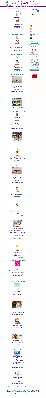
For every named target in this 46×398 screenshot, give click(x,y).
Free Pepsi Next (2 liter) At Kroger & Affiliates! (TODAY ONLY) (17, 149)
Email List (20, 91)
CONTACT (37, 6)
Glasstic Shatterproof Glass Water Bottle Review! (36, 31)
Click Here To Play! (17, 239)
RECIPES (33, 6)
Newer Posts (8, 386)
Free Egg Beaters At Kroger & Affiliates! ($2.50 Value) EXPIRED (17, 201)
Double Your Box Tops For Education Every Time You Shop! (17, 260)
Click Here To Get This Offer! (17, 26)
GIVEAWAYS (21, 6)
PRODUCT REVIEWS (15, 6)
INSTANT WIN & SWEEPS (27, 6)
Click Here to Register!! (17, 89)
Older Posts (26, 386)
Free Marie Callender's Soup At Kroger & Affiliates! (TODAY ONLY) (17, 111)
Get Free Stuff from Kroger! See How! (17, 165)
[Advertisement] (17, 32)
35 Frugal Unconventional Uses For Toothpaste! (36, 25)
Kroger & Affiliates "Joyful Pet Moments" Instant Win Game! (17, 218)
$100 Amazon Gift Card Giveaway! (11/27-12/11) (36, 28)
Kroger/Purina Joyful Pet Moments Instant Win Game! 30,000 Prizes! (17, 349)
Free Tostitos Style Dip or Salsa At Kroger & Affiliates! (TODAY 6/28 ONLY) (17, 34)
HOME (8, 6)
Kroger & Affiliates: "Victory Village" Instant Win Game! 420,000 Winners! (17, 332)
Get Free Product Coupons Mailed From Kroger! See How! (17, 74)
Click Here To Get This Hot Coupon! (17, 328)
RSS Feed (22, 91)
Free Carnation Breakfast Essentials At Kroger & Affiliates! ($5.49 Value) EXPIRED (17, 243)
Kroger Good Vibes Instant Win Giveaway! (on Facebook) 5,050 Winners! (17, 281)
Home (17, 386)
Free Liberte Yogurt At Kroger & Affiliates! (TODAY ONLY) (17, 54)
